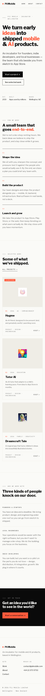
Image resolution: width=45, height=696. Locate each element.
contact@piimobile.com (33, 666)
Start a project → (12, 74)
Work (23, 4)
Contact (39, 4)
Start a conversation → (15, 615)
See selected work (13, 82)
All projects (10, 269)
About (30, 4)
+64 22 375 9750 (30, 670)
